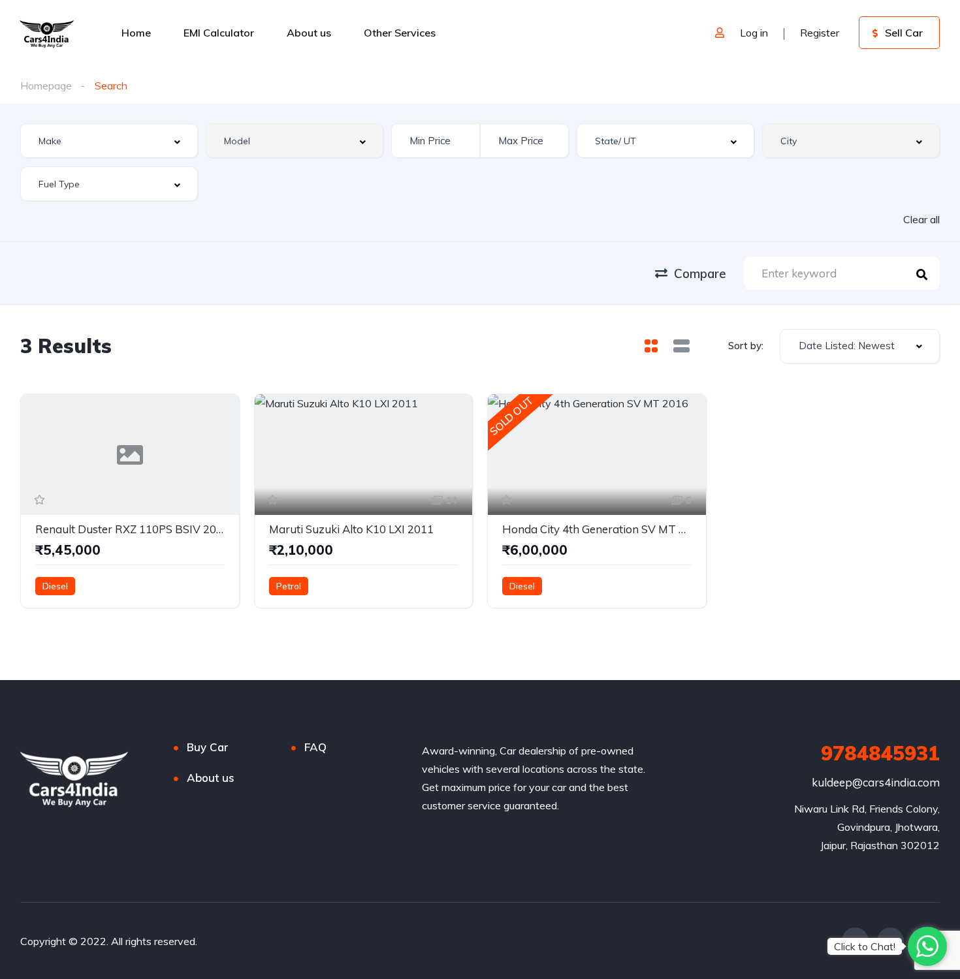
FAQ (315, 747)
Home (136, 32)
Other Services (400, 32)
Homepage (46, 85)
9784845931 (880, 753)
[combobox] (109, 140)
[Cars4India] (47, 32)
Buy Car (208, 747)
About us (309, 32)
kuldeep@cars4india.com (876, 782)
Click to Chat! (864, 946)
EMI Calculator (219, 32)
